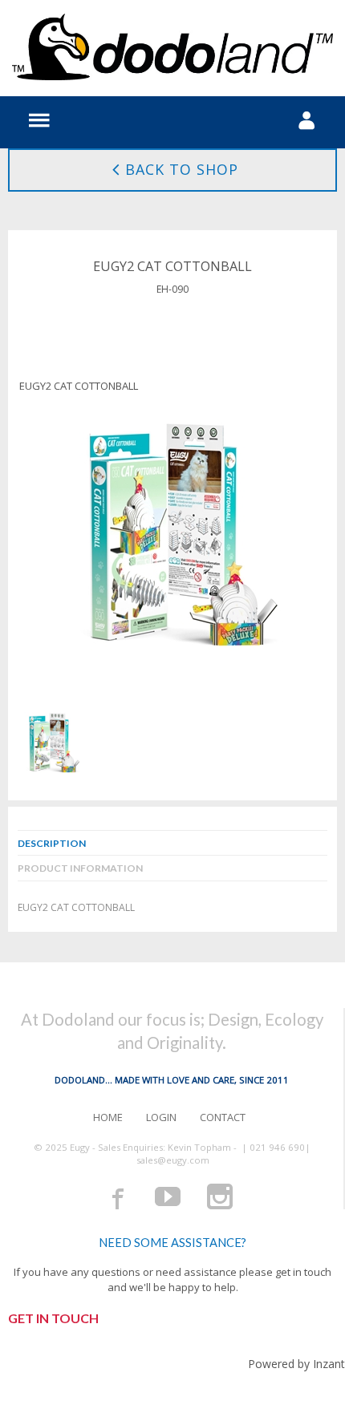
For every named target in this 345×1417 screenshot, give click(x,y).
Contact (223, 1117)
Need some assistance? (172, 1242)
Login (161, 1117)
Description (52, 843)
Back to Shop (181, 169)
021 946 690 (277, 1147)
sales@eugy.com (172, 1160)
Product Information (80, 868)
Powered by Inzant (296, 1363)
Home (108, 1117)
